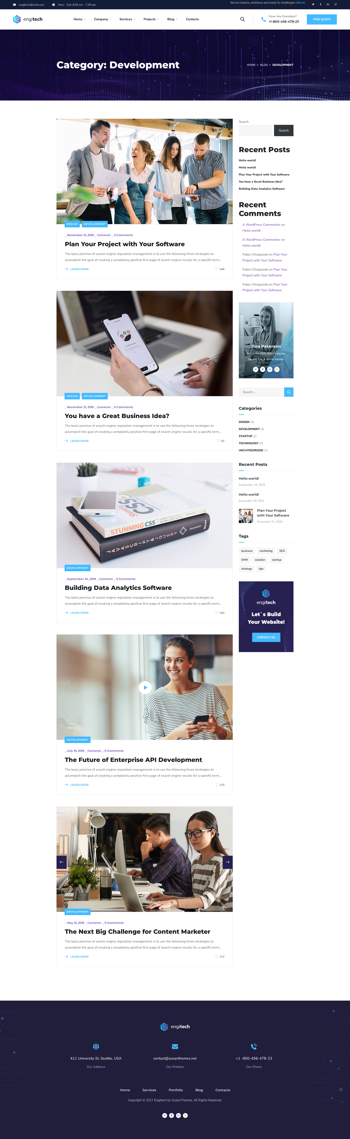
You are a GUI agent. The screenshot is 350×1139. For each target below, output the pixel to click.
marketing (265, 551)
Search (244, 122)
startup (276, 560)
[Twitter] (313, 4)
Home (78, 19)
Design (72, 224)
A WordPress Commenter (261, 224)
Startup (245, 436)
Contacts (192, 19)
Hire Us (300, 2)
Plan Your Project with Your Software (125, 244)
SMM (244, 560)
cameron (104, 235)
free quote (322, 19)
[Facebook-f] (320, 4)
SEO (282, 551)
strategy (246, 569)
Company (101, 19)
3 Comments (123, 235)
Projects (150, 19)
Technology (248, 443)
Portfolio (176, 1090)
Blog (170, 19)
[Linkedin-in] (328, 4)
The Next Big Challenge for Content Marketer (137, 931)
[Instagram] (335, 4)
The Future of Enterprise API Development (133, 760)
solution (260, 560)
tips (261, 569)
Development (95, 224)
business (247, 551)
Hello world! (247, 160)
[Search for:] (266, 392)
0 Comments (123, 407)
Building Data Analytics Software (118, 587)
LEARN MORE (79, 269)
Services (126, 19)
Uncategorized (251, 450)
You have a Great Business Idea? (117, 416)
